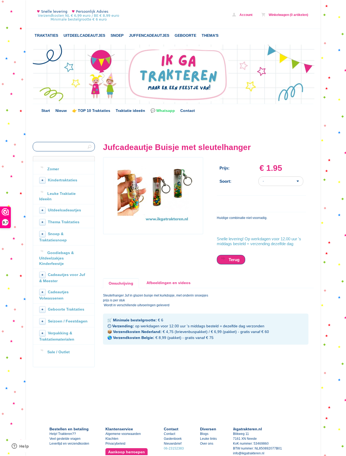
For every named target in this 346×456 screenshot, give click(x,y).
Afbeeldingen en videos (169, 283)
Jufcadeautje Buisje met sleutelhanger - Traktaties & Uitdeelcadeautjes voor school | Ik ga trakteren (104, 15)
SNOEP (117, 35)
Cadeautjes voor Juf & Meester (62, 277)
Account (245, 15)
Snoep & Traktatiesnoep (53, 237)
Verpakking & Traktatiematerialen (56, 336)
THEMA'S (210, 35)
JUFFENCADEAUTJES (149, 35)
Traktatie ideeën (130, 110)
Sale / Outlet (58, 352)
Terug (234, 259)
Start (45, 110)
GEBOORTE (185, 35)
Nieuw (61, 110)
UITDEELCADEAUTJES (84, 35)
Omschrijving (121, 283)
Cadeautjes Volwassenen (54, 295)
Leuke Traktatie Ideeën (57, 196)
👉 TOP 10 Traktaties (91, 110)
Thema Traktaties (60, 222)
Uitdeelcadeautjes (61, 210)
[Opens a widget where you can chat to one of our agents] (20, 446)
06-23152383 (174, 448)
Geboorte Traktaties (62, 309)
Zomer (53, 169)
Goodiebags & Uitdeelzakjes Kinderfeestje (56, 258)
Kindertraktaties (59, 180)
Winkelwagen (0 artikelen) (288, 15)
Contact (187, 110)
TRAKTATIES (46, 35)
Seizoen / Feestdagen (64, 321)
